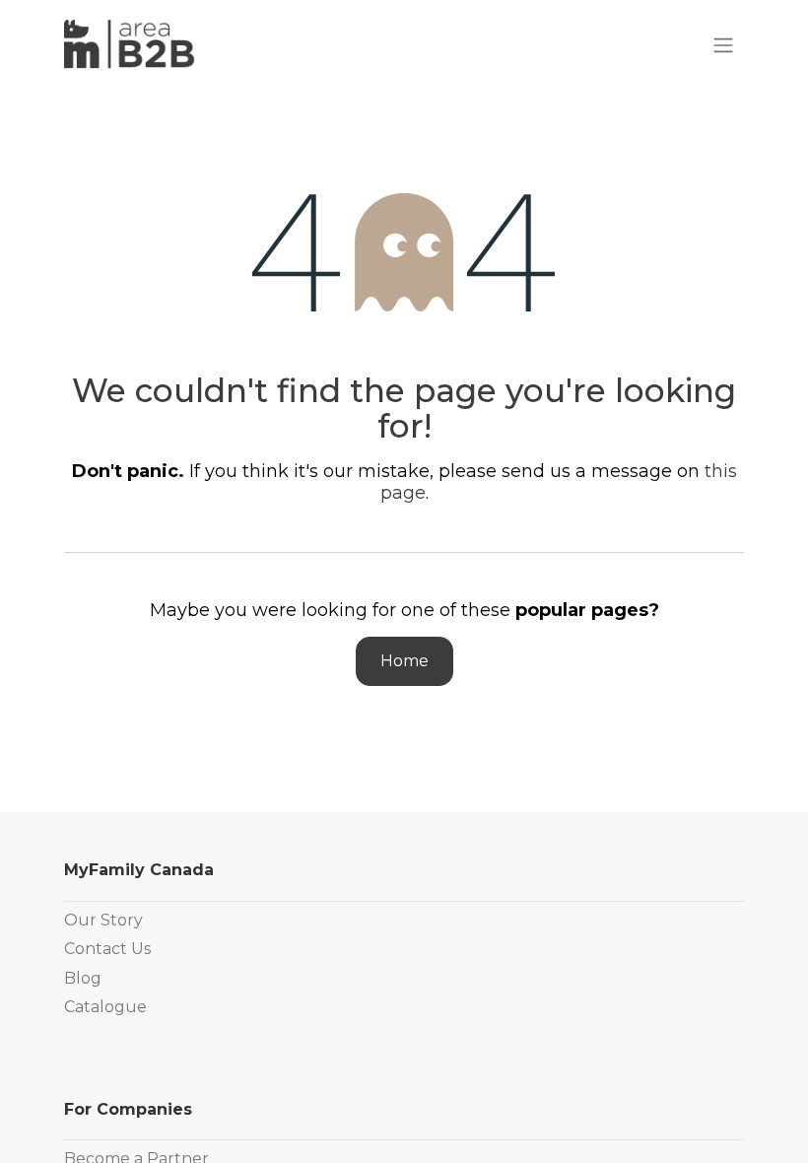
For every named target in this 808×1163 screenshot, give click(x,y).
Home (404, 660)
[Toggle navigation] (723, 46)
